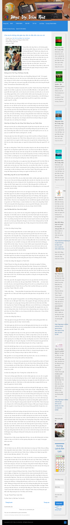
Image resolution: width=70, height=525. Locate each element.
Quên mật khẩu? (58, 506)
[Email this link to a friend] (48, 38)
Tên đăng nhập (59, 479)
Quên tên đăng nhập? (58, 509)
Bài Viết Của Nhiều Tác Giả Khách (21, 38)
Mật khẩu (57, 487)
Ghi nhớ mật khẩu (58, 495)
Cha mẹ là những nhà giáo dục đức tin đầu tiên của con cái (24, 35)
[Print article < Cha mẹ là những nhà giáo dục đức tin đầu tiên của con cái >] (46, 38)
